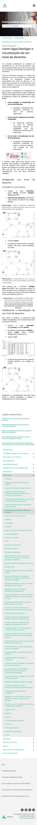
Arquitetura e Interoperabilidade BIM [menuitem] (15, 468)
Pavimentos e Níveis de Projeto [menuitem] (15, 516)
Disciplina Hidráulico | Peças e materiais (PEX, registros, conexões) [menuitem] (18, 603)
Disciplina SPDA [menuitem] (10, 710)
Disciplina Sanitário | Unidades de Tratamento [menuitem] (16, 659)
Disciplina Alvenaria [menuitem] (11, 549)
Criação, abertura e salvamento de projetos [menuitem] (16, 483)
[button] (33, 453)
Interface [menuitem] (8, 479)
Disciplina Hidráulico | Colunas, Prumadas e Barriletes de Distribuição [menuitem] (19, 585)
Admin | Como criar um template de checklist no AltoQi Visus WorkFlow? (17, 431)
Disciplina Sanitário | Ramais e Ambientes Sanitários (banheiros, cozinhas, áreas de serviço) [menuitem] (18, 635)
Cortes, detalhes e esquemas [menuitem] (15, 721)
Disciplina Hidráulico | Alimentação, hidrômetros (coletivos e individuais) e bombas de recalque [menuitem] (17, 578)
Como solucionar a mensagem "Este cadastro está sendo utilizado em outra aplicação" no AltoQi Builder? (18, 443)
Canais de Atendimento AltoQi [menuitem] (12, 777)
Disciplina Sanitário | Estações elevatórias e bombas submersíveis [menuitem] (19, 664)
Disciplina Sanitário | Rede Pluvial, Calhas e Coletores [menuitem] (19, 653)
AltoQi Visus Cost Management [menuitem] (13, 750)
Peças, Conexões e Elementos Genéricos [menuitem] (18, 530)
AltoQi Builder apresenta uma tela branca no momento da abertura (15, 425)
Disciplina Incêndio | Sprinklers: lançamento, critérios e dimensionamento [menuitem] (19, 686)
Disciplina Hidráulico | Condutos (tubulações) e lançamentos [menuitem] (15, 590)
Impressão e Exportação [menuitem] (13, 731)
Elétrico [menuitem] (5, 746)
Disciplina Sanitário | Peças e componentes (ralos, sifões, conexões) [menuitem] (19, 642)
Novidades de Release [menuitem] (10, 464)
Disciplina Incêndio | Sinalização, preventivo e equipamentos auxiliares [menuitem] (19, 705)
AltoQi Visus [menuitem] (7, 739)
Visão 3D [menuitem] (8, 717)
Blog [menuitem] (3, 765)
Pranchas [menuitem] (8, 724)
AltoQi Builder (19, 38)
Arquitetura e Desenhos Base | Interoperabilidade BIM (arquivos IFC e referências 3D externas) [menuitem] (18, 494)
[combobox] (17, 26)
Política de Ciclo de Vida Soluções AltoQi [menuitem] (15, 796)
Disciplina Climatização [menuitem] (12, 552)
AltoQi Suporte (7, 38)
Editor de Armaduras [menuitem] (10, 742)
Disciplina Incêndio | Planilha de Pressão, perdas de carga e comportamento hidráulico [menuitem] (18, 699)
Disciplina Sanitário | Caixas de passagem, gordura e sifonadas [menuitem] (19, 648)
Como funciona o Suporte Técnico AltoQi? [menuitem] (16, 784)
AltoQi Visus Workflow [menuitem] (10, 753)
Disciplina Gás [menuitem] (9, 567)
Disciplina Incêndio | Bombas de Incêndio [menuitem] (18, 682)
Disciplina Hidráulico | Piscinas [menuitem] (15, 613)
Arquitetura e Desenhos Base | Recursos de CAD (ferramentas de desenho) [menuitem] (19, 500)
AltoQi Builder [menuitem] (7, 475)
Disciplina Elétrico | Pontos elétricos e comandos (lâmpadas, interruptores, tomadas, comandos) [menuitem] (17, 558)
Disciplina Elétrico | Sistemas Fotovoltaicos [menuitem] (19, 563)
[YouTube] (26, 810)
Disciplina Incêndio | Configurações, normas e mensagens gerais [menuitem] (19, 677)
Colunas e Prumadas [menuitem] (12, 538)
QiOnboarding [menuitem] (7, 450)
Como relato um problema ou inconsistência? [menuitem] (17, 790)
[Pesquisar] (33, 26)
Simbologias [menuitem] (9, 523)
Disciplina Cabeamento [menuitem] (13, 545)
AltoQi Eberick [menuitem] (7, 472)
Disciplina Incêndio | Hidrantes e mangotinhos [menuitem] (15, 692)
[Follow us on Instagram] (22, 810)
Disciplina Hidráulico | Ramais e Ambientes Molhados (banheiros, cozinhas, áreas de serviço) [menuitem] (19, 597)
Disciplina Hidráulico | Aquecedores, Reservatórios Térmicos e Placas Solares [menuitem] (18, 609)
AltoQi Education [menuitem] (8, 461)
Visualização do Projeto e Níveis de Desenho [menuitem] (17, 511)
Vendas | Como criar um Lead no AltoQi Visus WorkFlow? (15, 419)
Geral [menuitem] (7, 541)
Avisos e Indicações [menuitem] (11, 534)
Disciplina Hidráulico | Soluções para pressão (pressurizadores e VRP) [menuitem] (17, 623)
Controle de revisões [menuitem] (12, 728)
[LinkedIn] (33, 810)
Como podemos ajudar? (17, 22)
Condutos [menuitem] (8, 527)
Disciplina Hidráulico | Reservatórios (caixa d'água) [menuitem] (19, 571)
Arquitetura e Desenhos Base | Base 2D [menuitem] (18, 488)
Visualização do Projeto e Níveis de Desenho (16, 42)
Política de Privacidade (27, 818)
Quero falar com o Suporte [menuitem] (12, 457)
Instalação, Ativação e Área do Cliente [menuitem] (16, 453)
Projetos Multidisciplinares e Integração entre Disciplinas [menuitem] (18, 506)
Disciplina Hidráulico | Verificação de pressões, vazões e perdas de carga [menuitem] (17, 618)
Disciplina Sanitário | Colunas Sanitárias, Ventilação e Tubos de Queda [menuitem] (18, 629)
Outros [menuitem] (7, 735)
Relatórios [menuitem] (8, 713)
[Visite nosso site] (29, 810)
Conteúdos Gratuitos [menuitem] (9, 771)
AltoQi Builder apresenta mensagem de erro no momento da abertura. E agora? (16, 437)
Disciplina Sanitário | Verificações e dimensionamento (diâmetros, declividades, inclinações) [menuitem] (16, 671)
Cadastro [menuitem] (8, 519)
